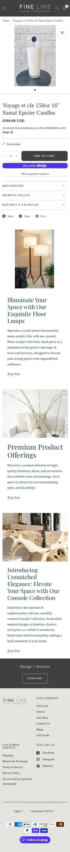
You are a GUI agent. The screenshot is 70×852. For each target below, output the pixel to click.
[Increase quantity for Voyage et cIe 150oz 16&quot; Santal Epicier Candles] (16, 156)
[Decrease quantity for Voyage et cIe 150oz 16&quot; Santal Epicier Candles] (6, 156)
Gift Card (42, 705)
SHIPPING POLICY (17, 195)
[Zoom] (62, 33)
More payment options (35, 173)
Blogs (40, 729)
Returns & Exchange (15, 761)
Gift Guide (43, 735)
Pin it (43, 216)
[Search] (57, 8)
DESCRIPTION (13, 186)
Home (6, 20)
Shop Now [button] (13, 373)
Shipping (8, 755)
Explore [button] (35, 678)
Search (41, 711)
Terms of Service (13, 767)
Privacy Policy (11, 772)
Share (10, 216)
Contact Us (43, 723)
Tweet (27, 216)
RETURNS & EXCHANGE (21, 205)
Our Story (42, 717)
